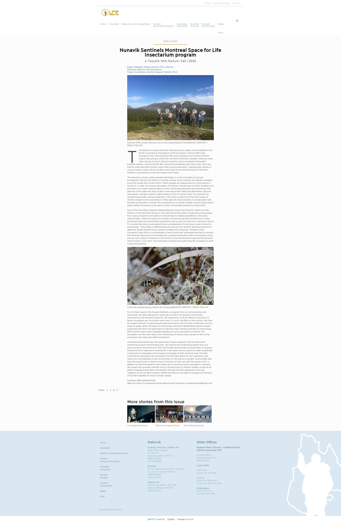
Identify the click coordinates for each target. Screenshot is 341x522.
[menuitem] (156, 519)
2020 (192, 61)
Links (102, 496)
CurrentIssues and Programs (110, 459)
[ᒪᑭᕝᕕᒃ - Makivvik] (110, 12)
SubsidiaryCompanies (105, 467)
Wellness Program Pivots (167, 425)
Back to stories (170, 41)
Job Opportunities (221, 3)
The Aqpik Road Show (137, 425)
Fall (183, 61)
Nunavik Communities (106, 484)
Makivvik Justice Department (113, 453)
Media (103, 491)
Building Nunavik (104, 476)
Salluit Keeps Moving (194, 425)
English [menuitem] (171, 519)
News (207, 3)
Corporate (105, 447)
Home (103, 442)
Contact (236, 3)
